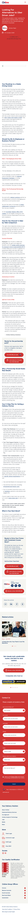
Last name (5, 723)
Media (3, 822)
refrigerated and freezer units (11, 486)
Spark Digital (12, 911)
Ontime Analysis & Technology (9, 817)
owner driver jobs (13, 498)
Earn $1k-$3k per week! (12, 354)
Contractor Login (10, 837)
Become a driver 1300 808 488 (15, 591)
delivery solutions (15, 197)
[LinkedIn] (16, 585)
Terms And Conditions (7, 909)
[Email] (12, 585)
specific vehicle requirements (12, 476)
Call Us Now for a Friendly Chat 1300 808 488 (15, 361)
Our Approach (5, 814)
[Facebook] (16, 604)
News (3, 824)
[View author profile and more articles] (19, 585)
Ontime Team (12, 28)
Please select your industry (9, 756)
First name (5, 715)
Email (4, 739)
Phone (4, 731)
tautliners (7, 491)
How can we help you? (8, 707)
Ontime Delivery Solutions (5, 2)
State (4, 748)
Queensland (5, 897)
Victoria (4, 888)
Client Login (9, 833)
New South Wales (6, 895)
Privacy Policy (14, 776)
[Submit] (14, 784)
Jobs (3, 819)
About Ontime (5, 809)
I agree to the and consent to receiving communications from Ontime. (14, 777)
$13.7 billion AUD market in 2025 (13, 117)
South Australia (6, 892)
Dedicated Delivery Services (9, 812)
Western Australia (6, 890)
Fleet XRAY (8, 846)
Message (5, 764)
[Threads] (22, 604)
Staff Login (8, 841)
